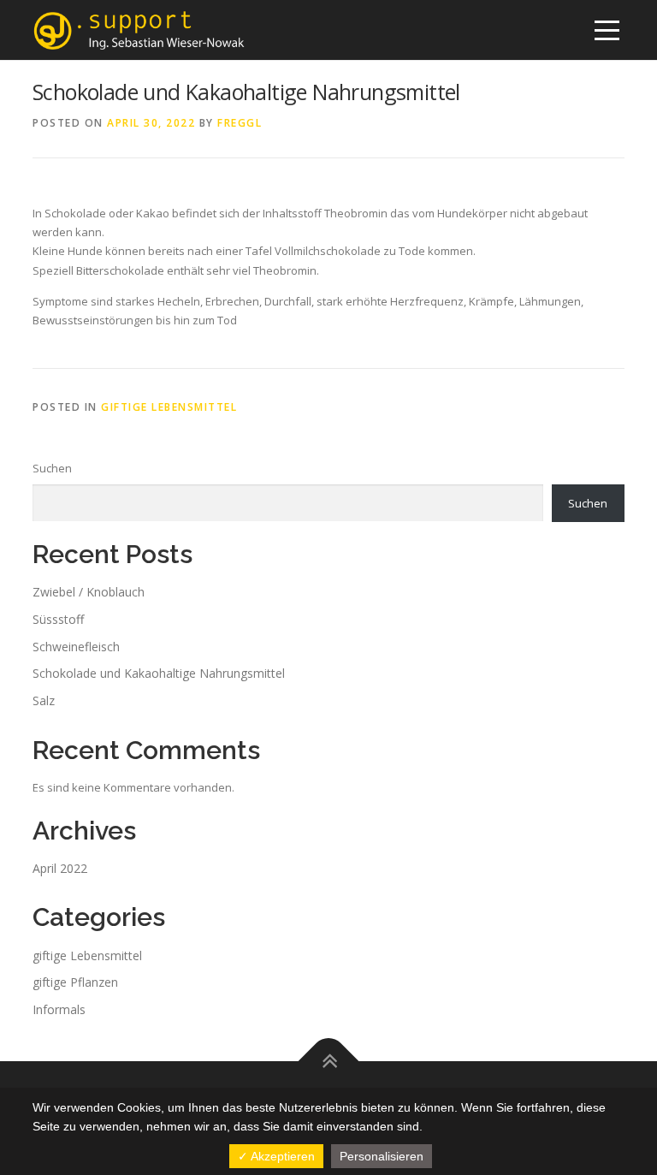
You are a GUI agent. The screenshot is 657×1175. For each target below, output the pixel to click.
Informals (59, 1009)
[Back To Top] (329, 1061)
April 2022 (60, 868)
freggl (239, 123)
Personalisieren (381, 1156)
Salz (44, 700)
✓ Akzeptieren (276, 1156)
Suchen (52, 468)
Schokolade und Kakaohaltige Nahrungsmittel (159, 673)
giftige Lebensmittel (169, 407)
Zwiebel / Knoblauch (89, 592)
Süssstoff (58, 619)
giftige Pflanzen (75, 982)
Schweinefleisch (76, 646)
